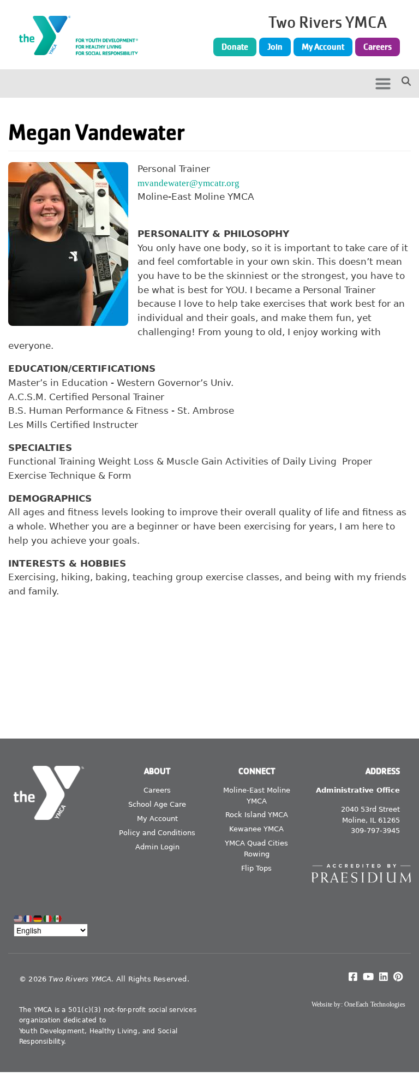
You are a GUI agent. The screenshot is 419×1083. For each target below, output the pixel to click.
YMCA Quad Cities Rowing (256, 848)
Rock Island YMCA (256, 815)
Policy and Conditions (157, 833)
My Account (323, 46)
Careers (377, 46)
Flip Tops (256, 868)
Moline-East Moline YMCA (256, 795)
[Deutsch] (38, 918)
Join (275, 46)
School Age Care (157, 804)
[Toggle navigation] (383, 83)
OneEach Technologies (374, 1004)
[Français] (28, 918)
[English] (18, 918)
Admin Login (157, 847)
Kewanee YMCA (256, 829)
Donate (235, 46)
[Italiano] (48, 918)
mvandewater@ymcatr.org (188, 183)
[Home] (82, 35)
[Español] (58, 918)
